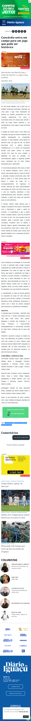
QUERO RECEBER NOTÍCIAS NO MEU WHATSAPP (15, 412)
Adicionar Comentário (21, 437)
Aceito (26, 716)
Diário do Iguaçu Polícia (8, 543)
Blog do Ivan (16, 612)
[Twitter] (16, 31)
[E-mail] (22, 31)
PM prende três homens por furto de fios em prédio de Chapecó (13, 549)
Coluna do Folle (18, 588)
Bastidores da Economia (21, 603)
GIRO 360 (15, 579)
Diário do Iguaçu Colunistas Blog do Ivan (12, 481)
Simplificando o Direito (20, 564)
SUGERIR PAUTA (15, 686)
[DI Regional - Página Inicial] (7, 629)
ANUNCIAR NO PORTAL (15, 693)
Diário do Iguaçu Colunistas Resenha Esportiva (14, 512)
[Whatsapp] (19, 31)
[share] (25, 31)
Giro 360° (15, 577)
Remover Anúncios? (25, 68)
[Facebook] (13, 31)
